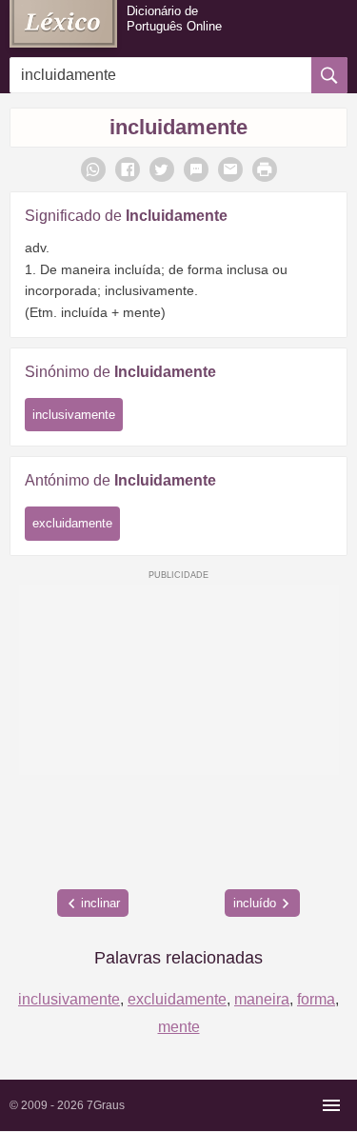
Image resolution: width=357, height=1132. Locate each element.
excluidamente (72, 523)
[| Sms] (196, 169)
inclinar (100, 903)
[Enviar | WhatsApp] (93, 169)
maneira (261, 999)
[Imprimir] (264, 169)
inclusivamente (73, 414)
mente (179, 1027)
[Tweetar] (161, 169)
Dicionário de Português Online (174, 18)
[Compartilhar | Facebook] (127, 169)
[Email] (230, 169)
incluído (254, 903)
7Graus (106, 1105)
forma (316, 999)
